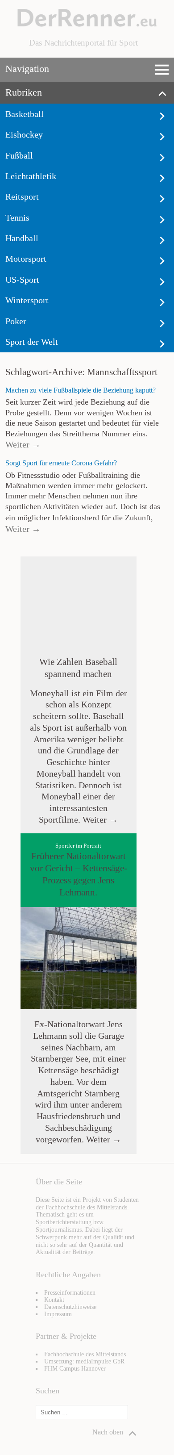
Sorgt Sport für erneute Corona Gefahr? (61, 463)
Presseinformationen (69, 1292)
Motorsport (25, 258)
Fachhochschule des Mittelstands (85, 1354)
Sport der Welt (31, 342)
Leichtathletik (30, 176)
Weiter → (23, 444)
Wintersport (27, 300)
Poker (15, 321)
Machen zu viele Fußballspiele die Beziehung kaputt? (80, 390)
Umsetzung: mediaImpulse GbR (84, 1361)
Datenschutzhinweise (70, 1307)
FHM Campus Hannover (75, 1368)
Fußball (19, 155)
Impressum (58, 1314)
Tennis (17, 217)
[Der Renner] (87, 24)
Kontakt (54, 1299)
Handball (21, 238)
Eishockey (24, 134)
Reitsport (22, 196)
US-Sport (22, 279)
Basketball (24, 114)
